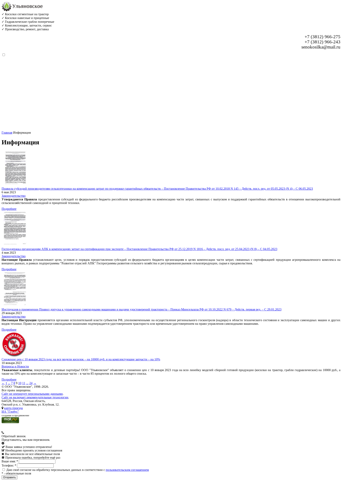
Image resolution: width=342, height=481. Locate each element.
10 (19, 383)
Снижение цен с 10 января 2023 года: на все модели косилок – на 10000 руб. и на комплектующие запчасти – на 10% (81, 359)
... (9, 383)
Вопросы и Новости (15, 366)
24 (30, 383)
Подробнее (9, 208)
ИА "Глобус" (10, 411)
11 (23, 383)
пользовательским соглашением (127, 469)
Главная (7, 132)
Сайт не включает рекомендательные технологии (35, 397)
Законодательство (14, 195)
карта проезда (13, 408)
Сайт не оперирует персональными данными (32, 393)
